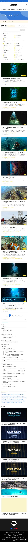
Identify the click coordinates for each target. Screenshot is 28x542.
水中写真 (3, 402)
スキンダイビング (13, 396)
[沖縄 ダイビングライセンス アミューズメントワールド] (14, 5)
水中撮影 (8, 402)
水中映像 (12, 402)
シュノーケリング (5, 396)
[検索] (25, 319)
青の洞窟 (20, 402)
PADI (9, 394)
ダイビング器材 (15, 397)
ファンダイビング (5, 399)
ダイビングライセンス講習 (6, 397)
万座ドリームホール (19, 399)
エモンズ (15, 394)
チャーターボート (23, 397)
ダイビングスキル (20, 396)
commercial (4, 394)
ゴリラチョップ (21, 394)
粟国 (16, 402)
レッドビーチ (12, 399)
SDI (11, 394)
